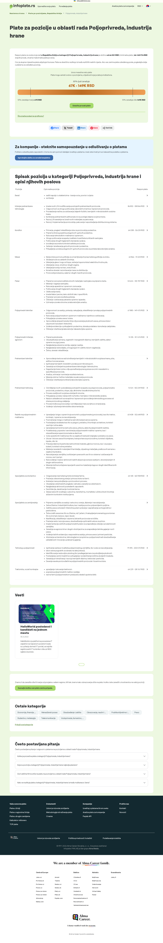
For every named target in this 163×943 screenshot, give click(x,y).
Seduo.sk (58, 888)
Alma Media (94, 848)
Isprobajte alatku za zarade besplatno (34, 158)
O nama (49, 816)
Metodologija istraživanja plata (59, 812)
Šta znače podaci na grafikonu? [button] (31, 116)
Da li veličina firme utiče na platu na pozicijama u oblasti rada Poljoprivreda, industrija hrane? (54, 774)
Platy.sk (57, 895)
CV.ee (76, 884)
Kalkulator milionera (18, 820)
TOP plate (14, 824)
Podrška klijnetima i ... (120, 712)
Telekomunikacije (48, 718)
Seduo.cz (58, 884)
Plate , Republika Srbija (45, 13)
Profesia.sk (40, 881)
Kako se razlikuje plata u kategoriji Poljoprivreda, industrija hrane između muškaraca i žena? (53, 782)
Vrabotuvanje (96, 884)
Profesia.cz (40, 884)
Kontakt (122, 808)
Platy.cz (57, 891)
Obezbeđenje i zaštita (72, 712)
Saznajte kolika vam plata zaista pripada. (35, 688)
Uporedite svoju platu (47, 6)
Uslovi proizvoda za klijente (57, 808)
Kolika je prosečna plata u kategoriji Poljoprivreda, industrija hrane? (43, 756)
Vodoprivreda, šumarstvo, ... (72, 718)
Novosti (122, 812)
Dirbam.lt (77, 888)
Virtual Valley (96, 891)
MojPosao (95, 877)
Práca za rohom (41, 891)
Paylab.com (59, 898)
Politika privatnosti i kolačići (80, 838)
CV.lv (75, 881)
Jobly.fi (113, 877)
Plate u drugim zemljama (20, 816)
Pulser (94, 895)
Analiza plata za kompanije (123, 6)
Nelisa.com (40, 902)
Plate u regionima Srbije (19, 812)
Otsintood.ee (78, 895)
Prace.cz (39, 888)
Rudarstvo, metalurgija (27, 718)
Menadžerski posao (50, 712)
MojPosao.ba (96, 881)
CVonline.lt (77, 877)
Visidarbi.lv (77, 891)
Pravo (137, 712)
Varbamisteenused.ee (81, 905)
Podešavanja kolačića (112, 838)
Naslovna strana (17, 13)
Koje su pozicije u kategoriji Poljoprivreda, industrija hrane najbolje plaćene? (47, 765)
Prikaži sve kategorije (24, 725)
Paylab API (87, 816)
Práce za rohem (41, 895)
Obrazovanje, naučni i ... (96, 712)
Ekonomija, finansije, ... (27, 712)
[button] (148, 6)
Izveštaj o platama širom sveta (95, 808)
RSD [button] (139, 6)
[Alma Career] (81, 917)
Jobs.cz (39, 877)
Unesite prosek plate (82, 106)
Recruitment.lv (79, 902)
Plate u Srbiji (15, 808)
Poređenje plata (65, 6)
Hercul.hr (95, 888)
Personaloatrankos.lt (81, 898)
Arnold (57, 877)
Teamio (57, 881)
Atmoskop (39, 898)
